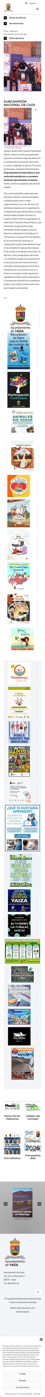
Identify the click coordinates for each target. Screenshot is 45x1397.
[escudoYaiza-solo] (8, 3)
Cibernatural (23, 1311)
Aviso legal (36, 1393)
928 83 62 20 (13, 1283)
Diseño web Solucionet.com (22, 1308)
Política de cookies (11, 1393)
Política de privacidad (25, 1393)
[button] (41, 1339)
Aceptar (22, 1374)
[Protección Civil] (22, 1049)
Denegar (22, 1380)
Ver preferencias (22, 1387)
